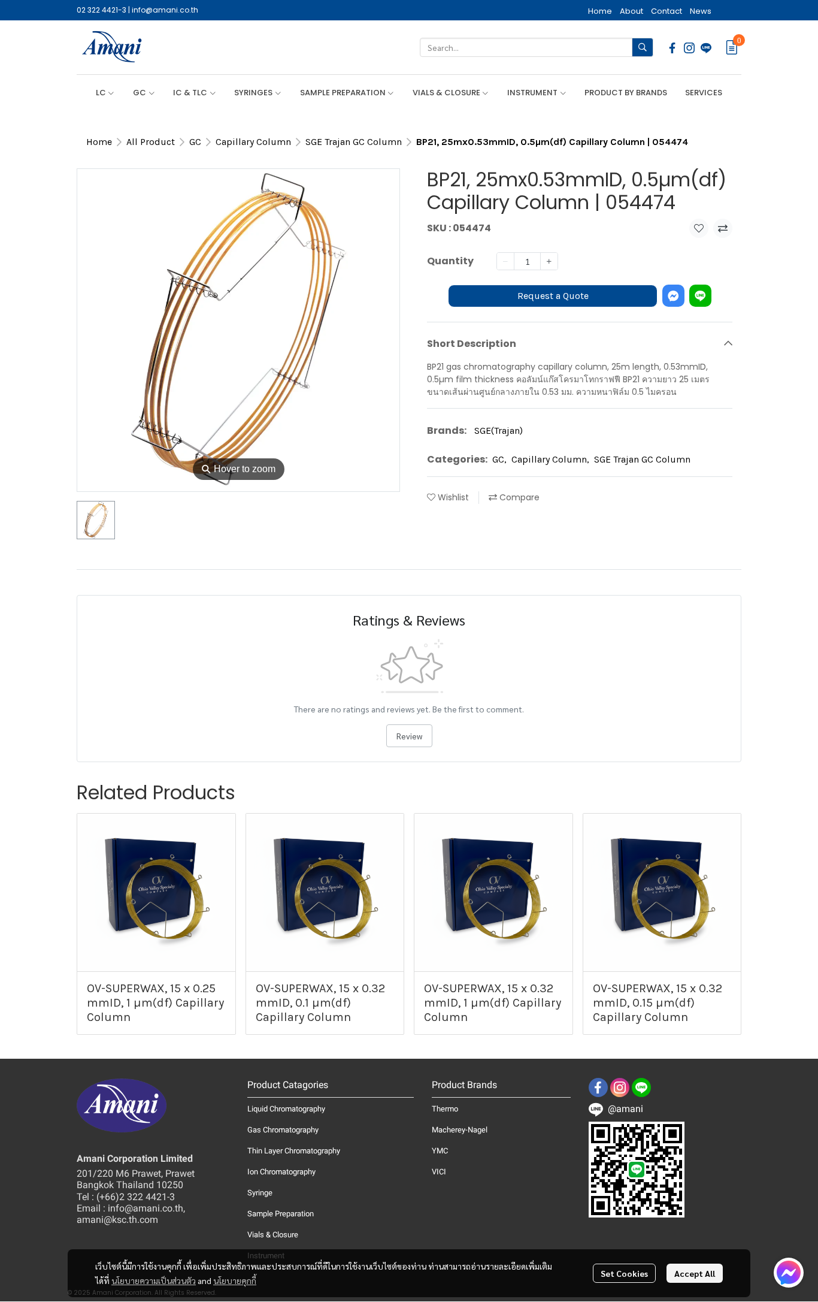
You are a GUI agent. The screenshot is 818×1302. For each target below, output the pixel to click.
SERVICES (703, 92)
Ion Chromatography (281, 1171)
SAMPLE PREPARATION (343, 92)
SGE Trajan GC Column (353, 141)
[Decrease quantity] (505, 261)
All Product (150, 141)
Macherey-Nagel (459, 1129)
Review (409, 735)
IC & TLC (191, 92)
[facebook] (672, 47)
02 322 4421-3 (101, 10)
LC (102, 92)
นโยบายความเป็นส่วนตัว (153, 1280)
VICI (439, 1171)
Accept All (694, 1273)
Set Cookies (624, 1273)
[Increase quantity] (549, 261)
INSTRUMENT (533, 92)
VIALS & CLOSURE (447, 92)
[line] (706, 47)
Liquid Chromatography (286, 1108)
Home (99, 141)
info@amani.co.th (165, 10)
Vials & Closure (272, 1234)
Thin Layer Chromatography (293, 1150)
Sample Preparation (280, 1213)
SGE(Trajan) (498, 430)
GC (140, 92)
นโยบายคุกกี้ (234, 1280)
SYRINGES (254, 92)
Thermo (445, 1108)
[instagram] (689, 47)
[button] (536, 47)
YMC (440, 1150)
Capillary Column (253, 141)
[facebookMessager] (789, 1273)
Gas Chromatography (283, 1129)
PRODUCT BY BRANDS (625, 92)
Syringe (259, 1192)
